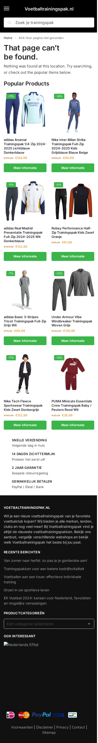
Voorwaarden (22, 727)
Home (8, 38)
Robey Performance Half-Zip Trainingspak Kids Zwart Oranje (73, 232)
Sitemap (49, 732)
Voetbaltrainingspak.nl (49, 8)
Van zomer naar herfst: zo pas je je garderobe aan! (45, 560)
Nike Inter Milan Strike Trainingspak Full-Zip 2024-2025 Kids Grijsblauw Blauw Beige (70, 146)
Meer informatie (25, 168)
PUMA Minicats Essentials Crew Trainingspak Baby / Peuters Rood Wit (72, 405)
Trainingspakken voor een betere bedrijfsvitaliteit (44, 569)
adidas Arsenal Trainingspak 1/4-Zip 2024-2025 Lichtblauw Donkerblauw (25, 146)
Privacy (62, 727)
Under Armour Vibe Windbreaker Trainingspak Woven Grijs (72, 321)
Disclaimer (44, 727)
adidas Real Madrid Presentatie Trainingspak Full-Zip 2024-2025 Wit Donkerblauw (23, 234)
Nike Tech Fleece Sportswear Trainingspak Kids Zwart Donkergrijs (23, 405)
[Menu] (11, 8)
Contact (78, 727)
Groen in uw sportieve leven (26, 590)
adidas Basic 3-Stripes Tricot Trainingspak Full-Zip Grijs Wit (25, 321)
